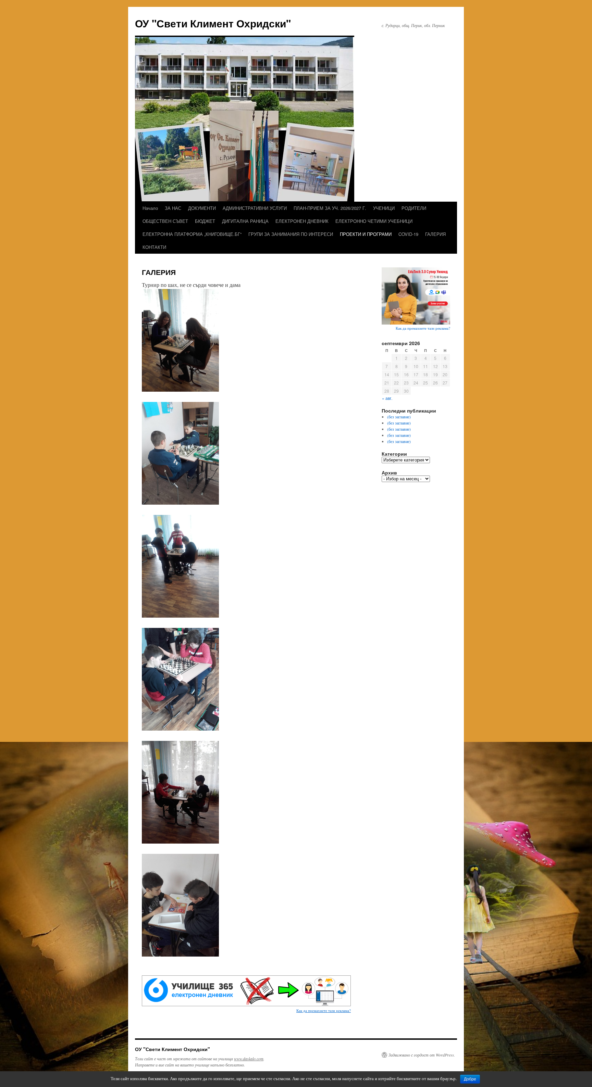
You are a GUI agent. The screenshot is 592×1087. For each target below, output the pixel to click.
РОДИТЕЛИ (414, 208)
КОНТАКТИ (154, 247)
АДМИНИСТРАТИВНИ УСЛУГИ (255, 208)
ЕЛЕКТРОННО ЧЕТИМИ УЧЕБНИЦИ (373, 221)
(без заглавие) (399, 416)
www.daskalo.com (248, 1058)
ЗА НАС (173, 208)
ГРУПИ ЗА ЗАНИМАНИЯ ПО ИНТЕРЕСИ (290, 234)
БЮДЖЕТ (205, 221)
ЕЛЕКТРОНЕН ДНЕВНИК (302, 221)
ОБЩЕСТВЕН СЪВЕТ (165, 221)
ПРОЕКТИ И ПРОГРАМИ (366, 234)
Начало (150, 208)
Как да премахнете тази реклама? (323, 1010)
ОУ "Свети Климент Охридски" (213, 23)
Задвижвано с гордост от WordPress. (421, 1055)
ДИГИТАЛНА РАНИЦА (245, 221)
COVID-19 (408, 234)
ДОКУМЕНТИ (202, 208)
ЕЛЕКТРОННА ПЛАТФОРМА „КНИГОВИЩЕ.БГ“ (192, 234)
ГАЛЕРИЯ (435, 234)
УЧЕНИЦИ (384, 208)
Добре (470, 1079)
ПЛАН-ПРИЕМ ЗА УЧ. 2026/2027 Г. (330, 208)
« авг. (387, 398)
